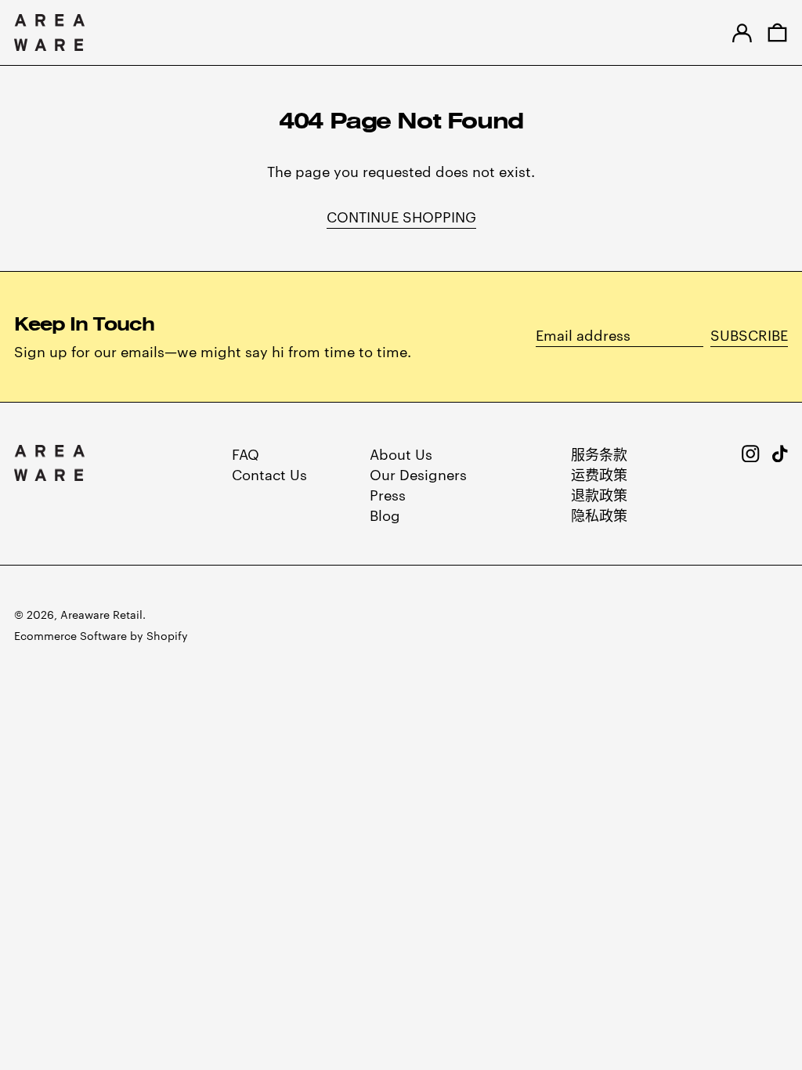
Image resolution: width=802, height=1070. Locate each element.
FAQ (245, 453)
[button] (777, 32)
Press (388, 494)
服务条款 (599, 453)
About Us (401, 453)
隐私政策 (599, 514)
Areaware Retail (101, 614)
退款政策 (599, 494)
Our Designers (418, 473)
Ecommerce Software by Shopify (101, 635)
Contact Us (269, 473)
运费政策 (599, 473)
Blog (385, 514)
